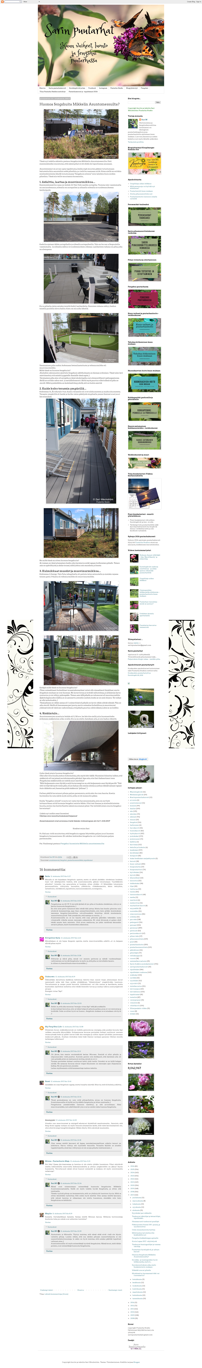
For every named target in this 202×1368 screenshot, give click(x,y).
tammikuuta (137, 1298)
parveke (133, 919)
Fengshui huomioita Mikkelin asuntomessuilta (82, 843)
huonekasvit (135, 831)
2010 (132, 1312)
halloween (134, 825)
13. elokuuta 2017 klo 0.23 (80, 1161)
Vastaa (48, 892)
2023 (132, 1176)
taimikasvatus (136, 986)
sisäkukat (134, 975)
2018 (132, 1192)
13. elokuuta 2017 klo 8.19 (62, 1213)
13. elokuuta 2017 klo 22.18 (70, 1140)
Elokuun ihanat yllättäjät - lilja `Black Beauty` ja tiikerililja (150, 557)
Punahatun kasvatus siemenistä (148, 626)
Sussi (47, 1081)
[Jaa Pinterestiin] (77, 857)
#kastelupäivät (136, 792)
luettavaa (134, 889)
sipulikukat (134, 969)
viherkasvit (135, 1005)
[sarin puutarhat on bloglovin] (138, 760)
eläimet (133, 817)
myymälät (134, 908)
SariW (54, 901)
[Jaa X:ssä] (72, 857)
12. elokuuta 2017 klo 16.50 (66, 1120)
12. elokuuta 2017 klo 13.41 (61, 1081)
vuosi (132, 1011)
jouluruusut (135, 839)
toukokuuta (137, 1286)
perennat (134, 928)
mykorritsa (134, 903)
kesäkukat (134, 850)
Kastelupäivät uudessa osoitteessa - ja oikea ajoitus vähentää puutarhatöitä (149, 569)
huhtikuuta (137, 1289)
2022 (132, 1179)
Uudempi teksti (46, 1290)
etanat (132, 820)
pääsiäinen (134, 950)
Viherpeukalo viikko (138, 1008)
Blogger (136, 1362)
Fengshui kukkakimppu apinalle (145, 1238)
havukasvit (134, 828)
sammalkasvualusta (138, 961)
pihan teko (134, 936)
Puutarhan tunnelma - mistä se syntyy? (149, 603)
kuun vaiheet (135, 864)
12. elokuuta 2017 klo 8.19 (65, 977)
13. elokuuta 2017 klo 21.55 (70, 901)
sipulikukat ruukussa (138, 972)
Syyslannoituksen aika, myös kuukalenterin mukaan (144, 1266)
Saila (47, 876)
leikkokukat (135, 883)
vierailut (133, 1003)
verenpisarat (135, 1000)
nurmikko (134, 911)
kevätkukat (134, 853)
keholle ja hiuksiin (137, 847)
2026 (132, 1166)
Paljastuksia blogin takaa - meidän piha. (144, 659)
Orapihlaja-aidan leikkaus (140, 184)
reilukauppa (135, 956)
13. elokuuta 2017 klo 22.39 (70, 1231)
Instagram (103, 88)
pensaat (133, 925)
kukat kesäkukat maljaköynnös (142, 858)
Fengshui (144, 88)
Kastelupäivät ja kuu (77, 88)
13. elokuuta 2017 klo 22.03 (70, 1003)
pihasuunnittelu (137, 939)
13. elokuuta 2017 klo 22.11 (70, 1051)
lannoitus (134, 881)
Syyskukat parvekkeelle (142, 1213)
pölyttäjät (134, 953)
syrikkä (133, 978)
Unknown (50, 977)
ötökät (132, 1014)
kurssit (133, 861)
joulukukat (134, 836)
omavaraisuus (136, 914)
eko (131, 811)
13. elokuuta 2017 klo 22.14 (70, 1097)
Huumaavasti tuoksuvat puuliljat (145, 1221)
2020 (132, 1185)
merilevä (133, 900)
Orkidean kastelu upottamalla (147, 615)
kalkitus (133, 842)
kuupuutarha (135, 867)
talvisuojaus (135, 989)
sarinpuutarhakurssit (139, 967)
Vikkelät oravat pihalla (141, 1270)
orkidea (133, 917)
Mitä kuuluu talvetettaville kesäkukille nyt (143, 1234)
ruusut (132, 958)
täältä (136, 643)
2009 (132, 1315)
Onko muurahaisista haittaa (143, 1230)
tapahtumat (88, 860)
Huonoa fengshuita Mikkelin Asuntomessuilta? (144, 1256)
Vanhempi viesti (115, 1290)
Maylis (48, 1213)
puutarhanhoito (136, 944)
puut (132, 942)
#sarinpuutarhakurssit (139, 797)
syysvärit (134, 983)
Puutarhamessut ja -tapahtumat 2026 (83, 92)
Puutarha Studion (142, 542)
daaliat (133, 808)
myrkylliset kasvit (137, 906)
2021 (132, 1182)
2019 (132, 1188)
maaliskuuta (137, 1292)
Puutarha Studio (116, 88)
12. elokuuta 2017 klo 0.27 (60, 876)
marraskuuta (137, 1201)
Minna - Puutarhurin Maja (57, 1161)
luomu (132, 892)
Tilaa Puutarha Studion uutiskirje (52, 92)
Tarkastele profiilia (136, 142)
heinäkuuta (137, 1279)
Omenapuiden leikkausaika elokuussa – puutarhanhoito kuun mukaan (149, 593)
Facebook (92, 88)
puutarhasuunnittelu (75, 860)
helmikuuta (137, 1295)
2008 (132, 1318)
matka (132, 897)
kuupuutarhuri (136, 869)
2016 (132, 1302)
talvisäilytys (135, 992)
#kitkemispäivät (137, 795)
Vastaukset (52, 897)
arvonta (133, 800)
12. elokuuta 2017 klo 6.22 (71, 938)
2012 (132, 1306)
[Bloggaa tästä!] (70, 857)
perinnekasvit (136, 933)
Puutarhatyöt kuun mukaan (141, 191)
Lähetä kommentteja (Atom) (56, 1294)
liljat (132, 886)
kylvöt (132, 875)
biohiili (133, 806)
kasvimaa (134, 845)
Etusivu (42, 88)
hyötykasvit (135, 833)
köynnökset (135, 878)
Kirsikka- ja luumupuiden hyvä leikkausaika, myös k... (144, 1261)
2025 (132, 1169)
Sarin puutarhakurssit (57, 88)
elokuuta (136, 1210)
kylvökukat (134, 872)
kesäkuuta (136, 1282)
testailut (133, 997)
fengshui (63, 860)
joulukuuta (137, 1198)
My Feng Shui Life (53, 1027)
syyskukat (134, 981)
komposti (134, 856)
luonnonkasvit (136, 894)
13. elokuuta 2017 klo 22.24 (70, 1183)
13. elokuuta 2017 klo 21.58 (70, 955)
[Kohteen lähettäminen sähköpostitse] (68, 857)
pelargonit (134, 922)
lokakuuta (136, 1204)
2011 (132, 1309)
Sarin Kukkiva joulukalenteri (142, 964)
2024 (132, 1172)
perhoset (133, 931)
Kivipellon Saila (52, 938)
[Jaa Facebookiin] (74, 857)
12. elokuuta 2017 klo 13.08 (72, 1027)
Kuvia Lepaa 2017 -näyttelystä (144, 1241)
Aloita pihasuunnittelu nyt (141, 194)
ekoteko (133, 814)
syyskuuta (136, 1207)
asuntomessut (54, 860)
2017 (132, 1195)
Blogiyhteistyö (132, 88)
